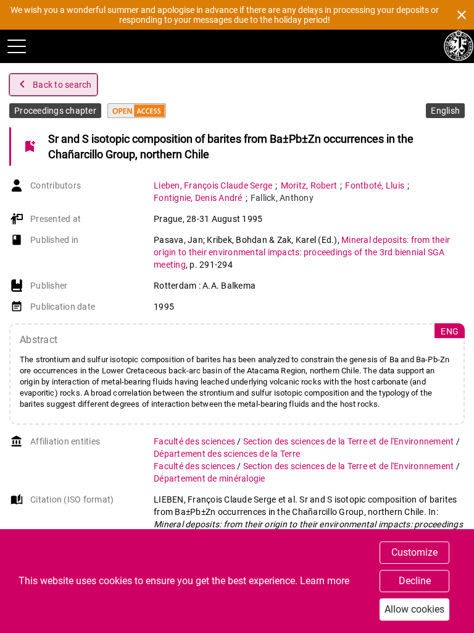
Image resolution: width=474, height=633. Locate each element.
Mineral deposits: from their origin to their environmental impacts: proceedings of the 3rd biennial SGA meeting (302, 252)
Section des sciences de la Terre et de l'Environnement (349, 441)
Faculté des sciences (195, 441)
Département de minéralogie (209, 478)
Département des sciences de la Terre (227, 454)
